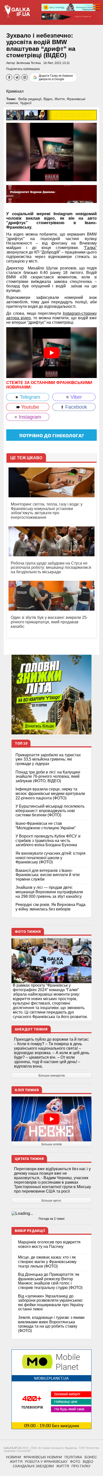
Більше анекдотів (51, 1075)
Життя (59, 99)
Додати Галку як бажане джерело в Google (56, 77)
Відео (48, 99)
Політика (73, 1457)
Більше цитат (52, 1200)
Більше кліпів (52, 1144)
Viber (75, 397)
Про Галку (81, 1466)
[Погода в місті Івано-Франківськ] (52, 1213)
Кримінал (15, 91)
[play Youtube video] (51, 352)
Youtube (29, 407)
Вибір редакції (30, 99)
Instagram (29, 417)
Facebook (75, 407)
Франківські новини (43, 1457)
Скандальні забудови (33, 1466)
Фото (75, 1462)
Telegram (29, 397)
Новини (13, 1457)
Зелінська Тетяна (28, 63)
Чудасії (26, 103)
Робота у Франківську (46, 1462)
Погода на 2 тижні (51, 1218)
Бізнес (90, 1457)
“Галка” (90, 248)
